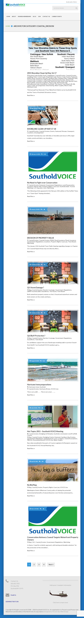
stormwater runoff (66, 434)
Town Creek (31, 85)
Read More (30, 95)
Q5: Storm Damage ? (35, 287)
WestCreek (68, 85)
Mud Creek (64, 81)
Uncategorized (40, 85)
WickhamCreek (32, 87)
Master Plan (38, 186)
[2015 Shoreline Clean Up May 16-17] (52, 53)
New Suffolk (31, 82)
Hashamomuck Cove (50, 438)
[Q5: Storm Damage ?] (52, 273)
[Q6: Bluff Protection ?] (52, 321)
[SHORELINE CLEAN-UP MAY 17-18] (52, 115)
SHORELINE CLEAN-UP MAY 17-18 (41, 129)
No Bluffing (32, 485)
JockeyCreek (31, 81)
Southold (51, 84)
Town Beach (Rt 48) (68, 84)
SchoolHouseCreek (33, 84)
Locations (39, 81)
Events (68, 77)
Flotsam (45, 78)
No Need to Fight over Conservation (42, 183)
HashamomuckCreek (58, 80)
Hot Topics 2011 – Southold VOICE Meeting (45, 431)
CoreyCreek (41, 77)
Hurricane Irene (34, 387)
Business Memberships (24, 16)
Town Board (72, 242)
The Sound (58, 84)
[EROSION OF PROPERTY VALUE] (52, 220)
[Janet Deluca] (44, 40)
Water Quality (59, 85)
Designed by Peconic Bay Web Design (56, 611)
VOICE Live (54, 389)
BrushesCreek (33, 75)
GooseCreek (31, 80)
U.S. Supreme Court (40, 188)
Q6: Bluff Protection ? (36, 336)
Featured (74, 77)
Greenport (39, 80)
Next (51, 564)
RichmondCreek (62, 82)
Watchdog (50, 188)
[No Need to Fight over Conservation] (52, 165)
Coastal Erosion (60, 75)
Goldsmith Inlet (72, 78)
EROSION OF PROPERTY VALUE (40, 238)
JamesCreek (69, 80)
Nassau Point (73, 81)
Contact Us (46, 16)
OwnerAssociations (42, 82)
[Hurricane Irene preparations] (52, 369)
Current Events (57, 16)
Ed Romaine (49, 434)
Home (8, 16)
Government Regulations (54, 185)
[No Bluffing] (52, 470)
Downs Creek (61, 77)
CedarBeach (51, 75)
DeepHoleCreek (51, 77)
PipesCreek (52, 82)
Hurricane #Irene (44, 389)
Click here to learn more (60, 602)
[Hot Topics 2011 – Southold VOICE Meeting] (52, 416)
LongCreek (46, 81)
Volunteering (50, 85)
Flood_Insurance (37, 78)
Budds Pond (42, 75)
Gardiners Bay (52, 78)
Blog (34, 16)
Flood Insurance (59, 240)
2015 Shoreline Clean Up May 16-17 (41, 73)
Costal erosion (33, 434)
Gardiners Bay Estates (68, 437)
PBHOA (29, 440)
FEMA (29, 78)
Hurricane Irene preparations (39, 384)
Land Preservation (68, 185)
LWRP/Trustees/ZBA (34, 291)
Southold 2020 (64, 186)
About (14, 16)
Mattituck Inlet (55, 81)
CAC (33, 542)
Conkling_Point (32, 77)
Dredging (42, 434)
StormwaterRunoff (39, 440)
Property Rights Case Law (50, 186)
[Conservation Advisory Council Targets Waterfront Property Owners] (52, 520)
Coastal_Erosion (71, 75)
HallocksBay (47, 80)
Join (39, 16)
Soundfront (44, 84)
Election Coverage (49, 290)
